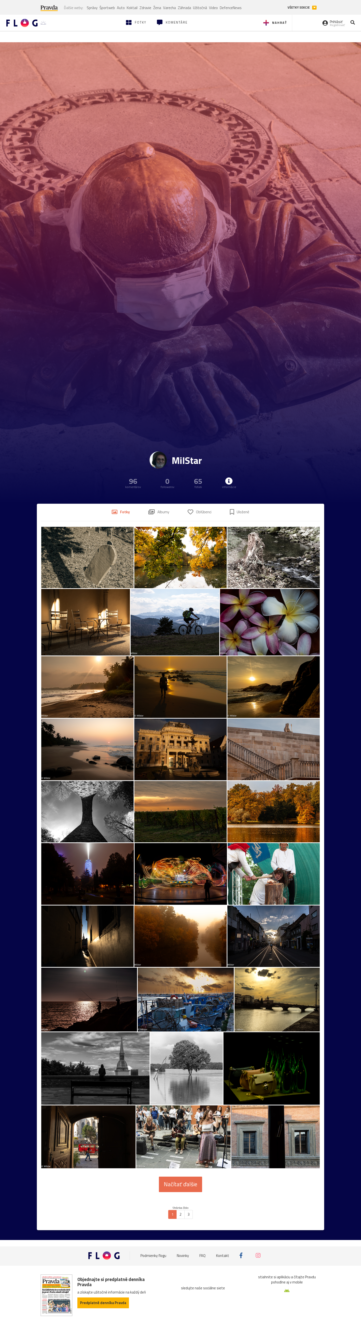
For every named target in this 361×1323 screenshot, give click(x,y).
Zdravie (145, 8)
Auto (121, 8)
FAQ (202, 1255)
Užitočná (200, 8)
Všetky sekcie (299, 7)
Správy (92, 8)
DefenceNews (231, 8)
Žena (157, 8)
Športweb (107, 8)
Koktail (132, 8)
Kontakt (222, 1255)
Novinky (183, 1255)
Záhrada (184, 8)
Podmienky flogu (153, 1255)
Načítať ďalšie (180, 1184)
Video (213, 8)
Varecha (169, 8)
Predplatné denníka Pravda (103, 1303)
